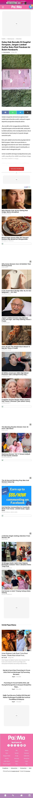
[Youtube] (21, 745)
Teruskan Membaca (16, 168)
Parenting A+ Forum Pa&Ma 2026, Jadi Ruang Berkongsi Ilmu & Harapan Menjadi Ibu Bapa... (16, 685)
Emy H (13, 676)
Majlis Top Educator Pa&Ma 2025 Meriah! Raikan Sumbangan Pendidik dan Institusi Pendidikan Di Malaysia (16, 697)
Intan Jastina (6, 52)
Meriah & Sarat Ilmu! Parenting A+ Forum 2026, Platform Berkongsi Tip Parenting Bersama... (16, 672)
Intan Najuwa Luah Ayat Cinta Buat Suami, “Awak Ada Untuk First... (15, 654)
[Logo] (16, 7)
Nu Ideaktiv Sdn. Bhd (15, 771)
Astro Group (28, 771)
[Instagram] (12, 745)
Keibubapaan (10, 38)
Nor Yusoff (4, 657)
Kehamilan (18, 38)
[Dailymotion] (24, 745)
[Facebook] (8, 745)
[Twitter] (15, 745)
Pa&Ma (3, 38)
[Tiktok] (18, 745)
